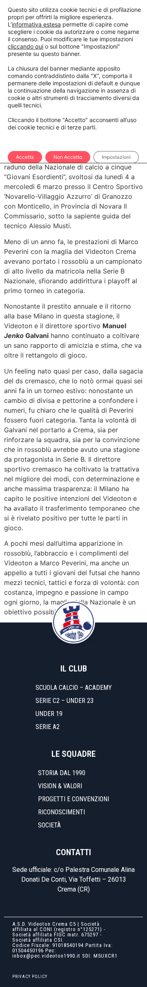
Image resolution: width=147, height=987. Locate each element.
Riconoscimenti (61, 812)
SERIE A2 (48, 727)
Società (49, 825)
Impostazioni (116, 157)
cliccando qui (25, 46)
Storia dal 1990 (61, 773)
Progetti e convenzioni (73, 799)
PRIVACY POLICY (29, 976)
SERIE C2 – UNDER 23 (65, 701)
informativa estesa (36, 24)
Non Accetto (67, 157)
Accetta (25, 157)
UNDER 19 (49, 714)
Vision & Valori (60, 786)
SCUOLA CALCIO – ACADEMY (74, 687)
